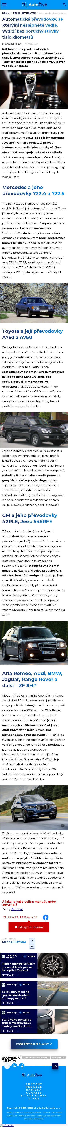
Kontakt (34, 1084)
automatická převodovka (36, 1058)
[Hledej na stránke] (64, 5)
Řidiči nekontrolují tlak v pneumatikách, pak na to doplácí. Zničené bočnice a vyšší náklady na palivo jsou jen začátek (18, 972)
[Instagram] (7, 1066)
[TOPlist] (7, 1125)
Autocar (17, 909)
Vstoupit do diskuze (30, 927)
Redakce (34, 1087)
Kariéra (34, 1089)
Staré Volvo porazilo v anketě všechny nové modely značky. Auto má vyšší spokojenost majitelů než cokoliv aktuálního (16, 1028)
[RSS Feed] (13, 1066)
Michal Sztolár (11, 43)
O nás (34, 1098)
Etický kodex (34, 1095)
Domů (5, 13)
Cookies (34, 1092)
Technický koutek (24, 13)
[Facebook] (21, 1066)
